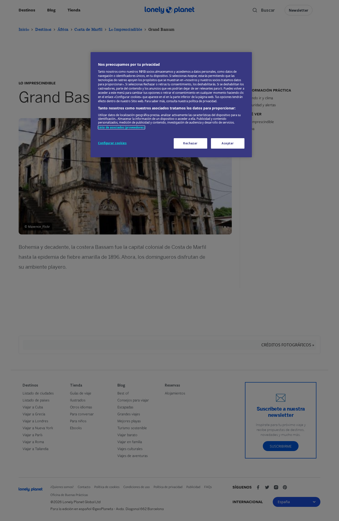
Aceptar (228, 143)
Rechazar (190, 143)
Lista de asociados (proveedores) (121, 127)
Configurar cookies (112, 143)
